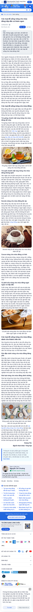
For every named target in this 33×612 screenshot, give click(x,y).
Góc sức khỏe (8, 14)
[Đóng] (2, 2)
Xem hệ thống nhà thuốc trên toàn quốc (17, 514)
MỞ (29, 2)
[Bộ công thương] (5, 572)
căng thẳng (13, 222)
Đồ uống (16, 481)
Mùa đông (9, 481)
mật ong (14, 131)
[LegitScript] (9, 576)
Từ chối (9, 607)
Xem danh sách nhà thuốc (16, 517)
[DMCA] (18, 572)
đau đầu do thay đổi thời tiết (14, 137)
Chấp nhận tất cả (24, 607)
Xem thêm (6, 459)
